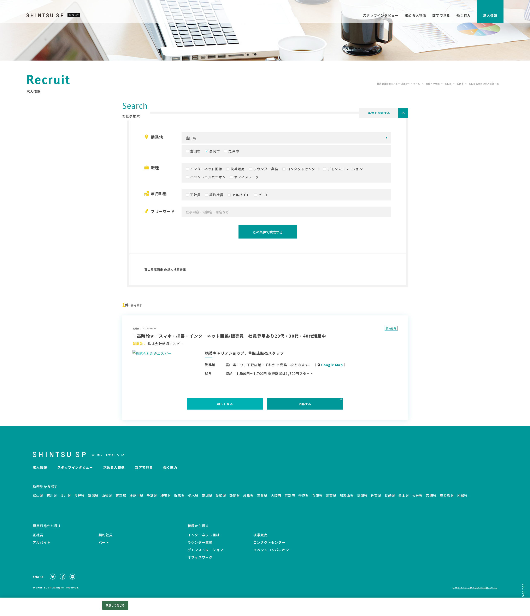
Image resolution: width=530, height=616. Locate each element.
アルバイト (241, 195)
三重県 (262, 496)
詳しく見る (225, 405)
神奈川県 (136, 496)
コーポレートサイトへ (105, 456)
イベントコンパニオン (208, 177)
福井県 (65, 496)
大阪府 (276, 496)
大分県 (417, 496)
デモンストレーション (345, 169)
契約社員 (216, 195)
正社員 (195, 195)
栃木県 (193, 496)
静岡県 (234, 496)
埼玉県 (165, 496)
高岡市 (460, 84)
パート (263, 195)
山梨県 (107, 496)
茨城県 (207, 496)
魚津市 (233, 151)
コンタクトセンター (303, 169)
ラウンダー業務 (265, 169)
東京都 (121, 496)
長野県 (79, 496)
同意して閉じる (115, 605)
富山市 (195, 151)
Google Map (332, 365)
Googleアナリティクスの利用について (475, 588)
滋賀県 (331, 496)
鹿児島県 (447, 496)
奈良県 (303, 496)
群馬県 (179, 496)
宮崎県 (431, 496)
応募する (305, 405)
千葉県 (152, 496)
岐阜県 (248, 496)
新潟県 (93, 496)
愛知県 (221, 496)
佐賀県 (376, 496)
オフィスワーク (246, 177)
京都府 (289, 496)
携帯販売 (238, 169)
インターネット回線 (206, 169)
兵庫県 (317, 496)
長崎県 (390, 496)
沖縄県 (462, 496)
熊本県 (403, 496)
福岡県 (362, 496)
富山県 (448, 84)
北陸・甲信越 (433, 84)
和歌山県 (347, 496)
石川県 (52, 496)
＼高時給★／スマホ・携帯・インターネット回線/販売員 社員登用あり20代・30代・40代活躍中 (229, 337)
